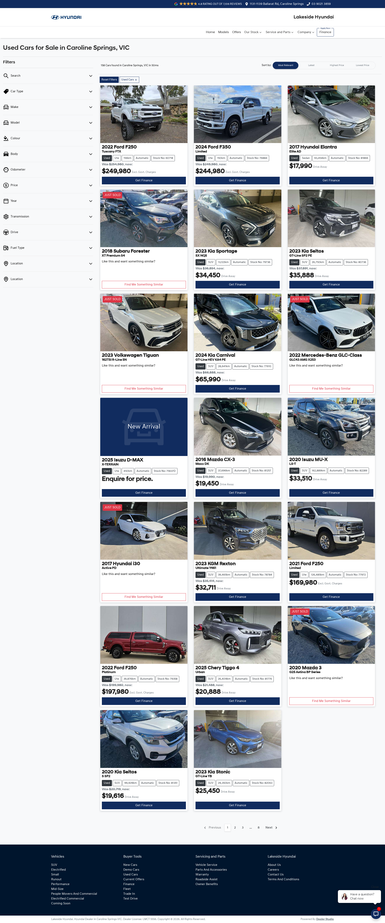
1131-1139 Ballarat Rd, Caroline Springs (277, 4)
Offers (236, 32)
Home (210, 32)
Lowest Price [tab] (362, 65)
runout (56, 879)
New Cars (130, 865)
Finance (325, 32)
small (55, 874)
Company (304, 32)
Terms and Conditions (283, 879)
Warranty (202, 874)
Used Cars (130, 874)
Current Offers (133, 879)
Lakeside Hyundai (314, 17)
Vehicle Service (206, 865)
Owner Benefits (207, 884)
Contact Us (276, 874)
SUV (54, 865)
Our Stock (251, 32)
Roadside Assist (207, 879)
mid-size (57, 889)
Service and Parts (278, 32)
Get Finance (144, 180)
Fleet (127, 889)
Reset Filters (109, 79)
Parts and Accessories (211, 869)
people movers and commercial (74, 894)
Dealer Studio (325, 919)
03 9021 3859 (321, 4)
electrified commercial (67, 898)
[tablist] (324, 65)
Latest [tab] (311, 65)
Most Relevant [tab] (285, 65)
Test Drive (130, 898)
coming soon (60, 903)
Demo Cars (131, 869)
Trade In (129, 894)
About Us (274, 865)
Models (223, 32)
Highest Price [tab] (337, 65)
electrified (58, 869)
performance (60, 884)
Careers (273, 869)
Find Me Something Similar (144, 284)
